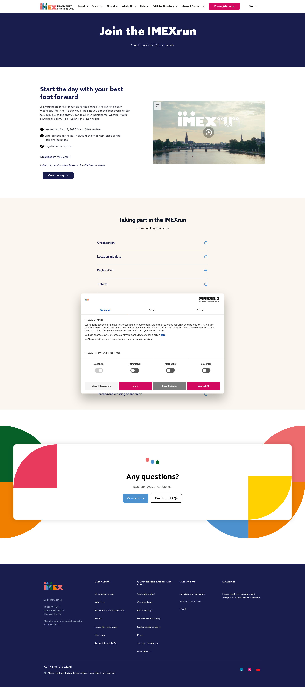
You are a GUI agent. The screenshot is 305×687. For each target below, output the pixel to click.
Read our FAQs (166, 498)
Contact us (135, 498)
